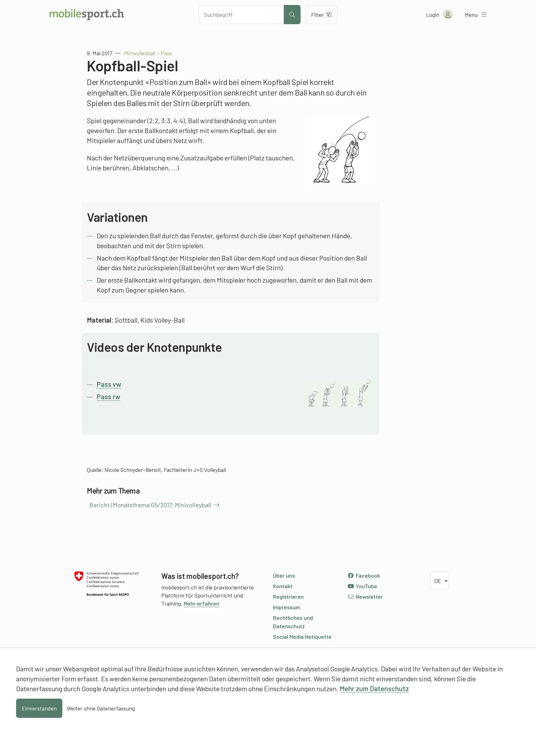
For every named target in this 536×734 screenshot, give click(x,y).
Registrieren (288, 596)
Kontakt (283, 586)
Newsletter (369, 596)
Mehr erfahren (201, 603)
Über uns (284, 575)
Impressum (286, 607)
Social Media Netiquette (302, 636)
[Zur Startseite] (87, 14)
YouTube (366, 586)
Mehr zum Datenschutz (374, 688)
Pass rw (108, 396)
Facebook (367, 575)
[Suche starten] (292, 14)
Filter (317, 14)
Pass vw (109, 384)
